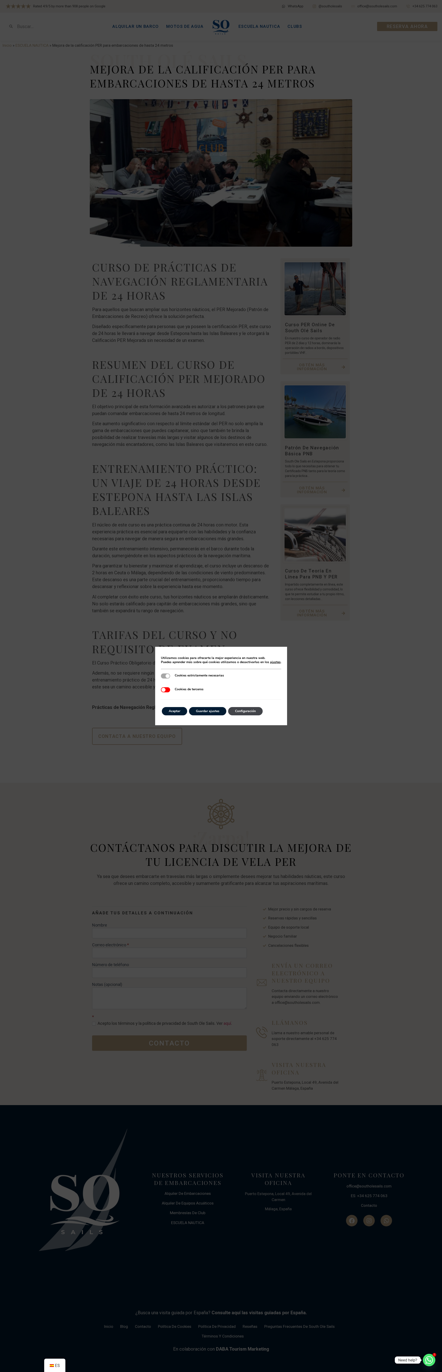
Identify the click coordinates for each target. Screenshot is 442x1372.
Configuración (245, 711)
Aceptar (174, 711)
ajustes (275, 662)
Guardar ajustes (207, 711)
